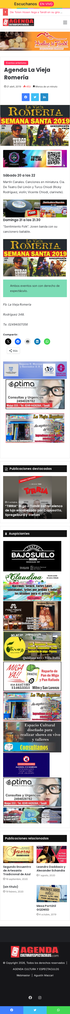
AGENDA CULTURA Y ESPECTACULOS (36, 969)
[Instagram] (39, 997)
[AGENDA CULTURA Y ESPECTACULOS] (18, 22)
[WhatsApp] (58, 1010)
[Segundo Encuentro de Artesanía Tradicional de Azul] (18, 854)
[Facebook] (26, 97)
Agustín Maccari (43, 975)
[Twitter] (35, 97)
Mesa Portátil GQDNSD (46, 908)
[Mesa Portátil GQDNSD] (52, 893)
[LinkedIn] (44, 97)
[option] (35, 497)
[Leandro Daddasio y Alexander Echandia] (52, 854)
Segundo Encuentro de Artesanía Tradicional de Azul (17, 870)
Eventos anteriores (16, 62)
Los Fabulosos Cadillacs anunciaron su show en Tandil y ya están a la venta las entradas (34, 510)
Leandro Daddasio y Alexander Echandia (51, 868)
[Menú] (65, 23)
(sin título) (10, 887)
